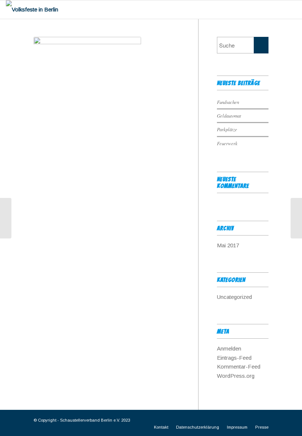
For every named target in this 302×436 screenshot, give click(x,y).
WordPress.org (235, 376)
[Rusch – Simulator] (5, 218)
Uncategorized (234, 297)
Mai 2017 (228, 245)
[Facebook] (251, 419)
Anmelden (229, 348)
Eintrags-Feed (234, 358)
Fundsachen (228, 102)
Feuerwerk (227, 143)
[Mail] (262, 419)
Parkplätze (227, 129)
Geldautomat (229, 115)
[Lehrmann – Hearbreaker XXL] (296, 218)
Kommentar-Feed (238, 366)
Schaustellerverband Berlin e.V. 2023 (95, 420)
